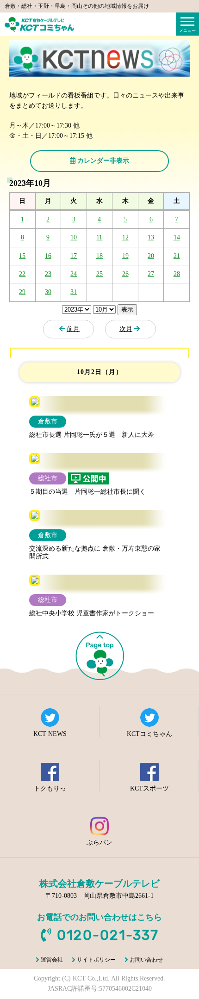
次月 (125, 328)
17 (73, 255)
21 (177, 255)
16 (48, 255)
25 (99, 273)
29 (22, 291)
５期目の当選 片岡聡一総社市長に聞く (87, 491)
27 (151, 273)
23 (48, 273)
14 (177, 237)
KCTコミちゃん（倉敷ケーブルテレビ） (39, 24)
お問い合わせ (146, 959)
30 (48, 291)
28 (177, 273)
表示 (127, 309)
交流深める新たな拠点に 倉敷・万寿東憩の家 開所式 (98, 552)
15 (22, 255)
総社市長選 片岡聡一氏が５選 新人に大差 (91, 434)
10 (73, 237)
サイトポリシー (96, 959)
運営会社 (52, 959)
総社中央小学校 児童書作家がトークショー (91, 613)
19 (125, 255)
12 (125, 237)
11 (99, 237)
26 (125, 273)
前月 (73, 328)
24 (73, 273)
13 (151, 237)
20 (151, 255)
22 (22, 273)
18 (99, 255)
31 (73, 291)
